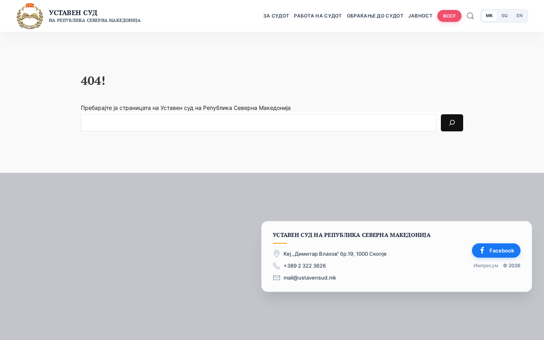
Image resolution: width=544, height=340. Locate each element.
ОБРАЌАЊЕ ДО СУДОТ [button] (375, 16)
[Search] (452, 122)
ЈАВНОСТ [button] (420, 16)
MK (489, 15)
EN (519, 15)
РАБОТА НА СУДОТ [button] (318, 16)
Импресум (486, 266)
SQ (504, 15)
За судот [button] (276, 16)
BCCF (449, 16)
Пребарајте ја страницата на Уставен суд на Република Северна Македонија (186, 107)
